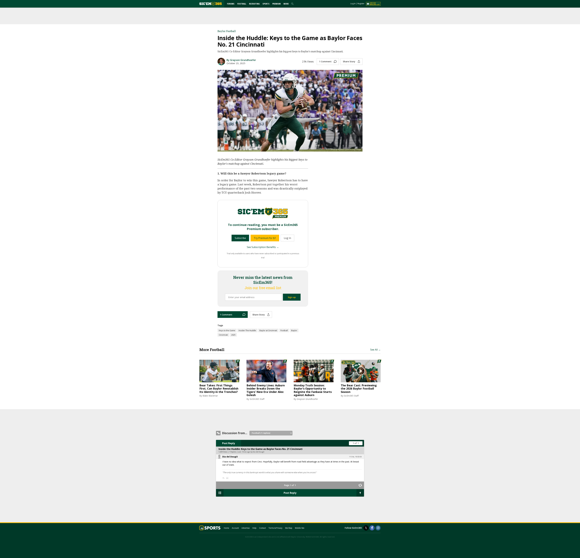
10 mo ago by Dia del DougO (253, 452)
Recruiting (254, 3)
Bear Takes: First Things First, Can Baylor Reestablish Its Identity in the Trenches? (218, 389)
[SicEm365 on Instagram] (378, 527)
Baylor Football (227, 31)
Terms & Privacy (275, 528)
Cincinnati (223, 334)
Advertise (246, 528)
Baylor (294, 330)
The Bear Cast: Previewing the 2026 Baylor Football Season (359, 389)
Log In (353, 3)
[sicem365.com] (210, 3)
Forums (230, 3)
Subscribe (240, 238)
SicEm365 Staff (257, 399)
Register (361, 3)
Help (254, 528)
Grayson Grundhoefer (307, 399)
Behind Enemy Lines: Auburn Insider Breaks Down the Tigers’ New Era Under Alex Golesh (265, 390)
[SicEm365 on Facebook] (372, 527)
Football (241, 3)
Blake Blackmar (210, 395)
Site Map (288, 528)
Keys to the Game (227, 330)
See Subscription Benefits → (263, 247)
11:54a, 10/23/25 (355, 457)
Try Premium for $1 (265, 238)
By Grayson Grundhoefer (241, 60)
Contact (262, 528)
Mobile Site (299, 528)
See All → (375, 349)
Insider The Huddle (247, 330)
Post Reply (228, 443)
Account (235, 528)
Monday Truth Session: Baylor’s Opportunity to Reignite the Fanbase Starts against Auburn (313, 390)
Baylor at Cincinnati (268, 330)
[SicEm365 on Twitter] (366, 527)
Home (226, 528)
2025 (233, 334)
